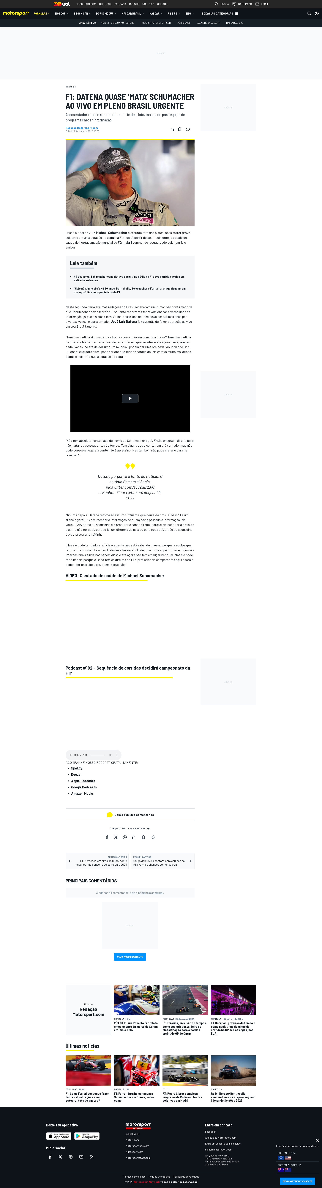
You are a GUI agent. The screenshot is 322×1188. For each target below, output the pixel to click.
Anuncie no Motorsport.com (220, 1137)
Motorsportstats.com (138, 1157)
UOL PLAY (148, 4)
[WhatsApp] (125, 837)
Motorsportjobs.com (137, 1145)
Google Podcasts (84, 787)
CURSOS (134, 4)
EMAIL (265, 4)
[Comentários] (189, 129)
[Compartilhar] (172, 129)
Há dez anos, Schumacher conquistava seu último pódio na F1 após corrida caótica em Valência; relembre (129, 278)
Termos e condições (134, 1176)
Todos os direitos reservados (179, 1181)
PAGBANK (120, 4)
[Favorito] (179, 129)
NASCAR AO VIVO (234, 22)
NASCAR (154, 13)
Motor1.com (132, 1139)
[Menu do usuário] (317, 13)
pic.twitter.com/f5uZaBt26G (130, 486)
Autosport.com (134, 1151)
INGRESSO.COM (86, 4)
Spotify (76, 768)
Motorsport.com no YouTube (117, 22)
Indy (188, 13)
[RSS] (91, 1157)
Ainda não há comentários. (130, 892)
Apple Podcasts (83, 781)
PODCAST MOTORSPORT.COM (156, 22)
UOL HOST (105, 4)
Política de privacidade (186, 1176)
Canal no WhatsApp (208, 22)
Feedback (210, 1131)
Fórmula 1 (40, 13)
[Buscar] (309, 13)
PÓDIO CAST (183, 22)
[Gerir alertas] (153, 837)
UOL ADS (162, 4)
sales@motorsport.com (218, 1149)
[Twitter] (116, 837)
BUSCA (225, 4)
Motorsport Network (147, 1181)
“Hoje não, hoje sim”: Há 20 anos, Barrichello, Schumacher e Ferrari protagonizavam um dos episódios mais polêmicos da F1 (130, 290)
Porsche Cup (104, 13)
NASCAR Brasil (131, 13)
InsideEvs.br (132, 1133)
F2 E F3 (172, 13)
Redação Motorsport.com (82, 127)
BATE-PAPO (245, 4)
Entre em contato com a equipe (223, 1143)
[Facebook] (107, 837)
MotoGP (60, 13)
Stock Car (81, 13)
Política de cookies (159, 1176)
